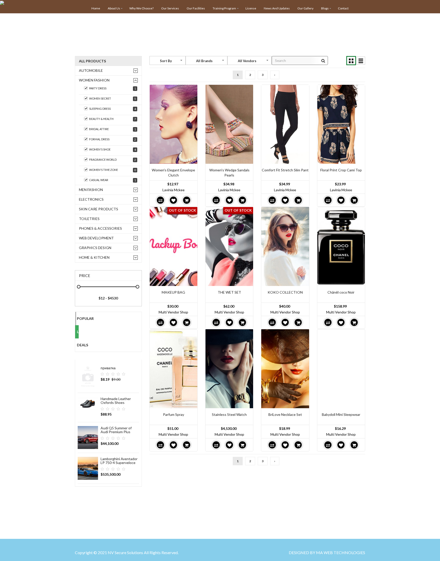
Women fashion (94, 80)
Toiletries (89, 219)
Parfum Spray (173, 414)
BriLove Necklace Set (285, 414)
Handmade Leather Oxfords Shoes (116, 400)
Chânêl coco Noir (340, 292)
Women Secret (112, 99)
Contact (343, 8)
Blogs (325, 8)
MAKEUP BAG (173, 292)
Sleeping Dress (112, 109)
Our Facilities (196, 8)
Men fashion (91, 189)
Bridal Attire (112, 129)
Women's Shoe (112, 150)
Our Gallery (305, 8)
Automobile (91, 70)
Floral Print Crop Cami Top (341, 170)
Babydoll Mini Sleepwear (341, 414)
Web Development (96, 238)
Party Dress (112, 88)
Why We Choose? (141, 8)
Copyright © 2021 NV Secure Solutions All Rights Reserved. (126, 552)
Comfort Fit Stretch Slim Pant (285, 170)
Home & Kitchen (94, 257)
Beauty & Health (112, 119)
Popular (78, 318)
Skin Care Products (98, 209)
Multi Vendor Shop (173, 312)
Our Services (170, 8)
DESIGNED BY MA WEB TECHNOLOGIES (327, 552)
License (250, 8)
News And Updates (277, 8)
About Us (114, 8)
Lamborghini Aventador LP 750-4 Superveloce (119, 461)
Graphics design (95, 248)
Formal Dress (112, 139)
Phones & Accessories (100, 228)
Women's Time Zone (112, 170)
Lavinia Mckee (173, 190)
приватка (108, 368)
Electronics (91, 199)
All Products (92, 61)
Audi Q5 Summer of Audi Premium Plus (116, 430)
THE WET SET (229, 292)
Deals (78, 345)
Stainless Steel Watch (229, 414)
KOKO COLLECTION (285, 292)
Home (95, 8)
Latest (78, 332)
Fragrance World (112, 160)
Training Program (224, 8)
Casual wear (112, 180)
